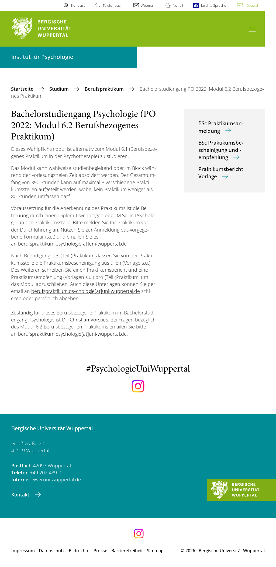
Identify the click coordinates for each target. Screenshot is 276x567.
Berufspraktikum (105, 89)
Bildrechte (79, 551)
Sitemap (155, 551)
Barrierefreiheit (127, 551)
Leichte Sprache (213, 5)
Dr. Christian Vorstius (85, 319)
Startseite (23, 89)
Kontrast (77, 5)
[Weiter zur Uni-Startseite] (51, 28)
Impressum (23, 551)
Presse (100, 551)
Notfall (178, 5)
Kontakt (21, 494)
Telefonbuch (113, 5)
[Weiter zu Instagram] (138, 386)
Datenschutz (52, 551)
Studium (59, 89)
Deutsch (252, 5)
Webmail (147, 5)
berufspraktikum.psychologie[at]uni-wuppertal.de (72, 243)
